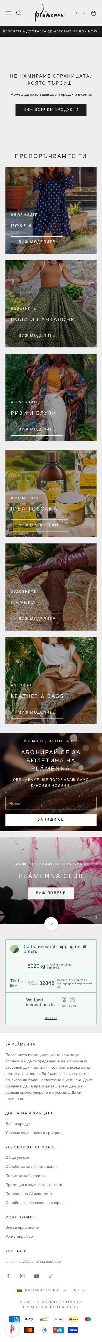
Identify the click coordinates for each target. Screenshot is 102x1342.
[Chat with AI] (12, 1329)
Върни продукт (18, 1123)
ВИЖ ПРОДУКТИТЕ (39, 525)
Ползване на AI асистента (28, 1193)
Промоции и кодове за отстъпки (33, 1184)
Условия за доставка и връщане (34, 1132)
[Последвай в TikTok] (50, 1276)
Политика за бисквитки (25, 1175)
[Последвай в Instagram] (22, 1276)
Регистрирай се (19, 1236)
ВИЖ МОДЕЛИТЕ (37, 242)
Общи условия (18, 1157)
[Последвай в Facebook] (8, 1276)
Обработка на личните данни (31, 1166)
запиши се (51, 819)
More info (51, 1018)
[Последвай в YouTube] (36, 1276)
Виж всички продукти (51, 109)
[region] (51, 880)
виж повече (51, 892)
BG (76, 13)
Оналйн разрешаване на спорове (35, 1202)
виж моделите (37, 429)
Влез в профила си (22, 1227)
